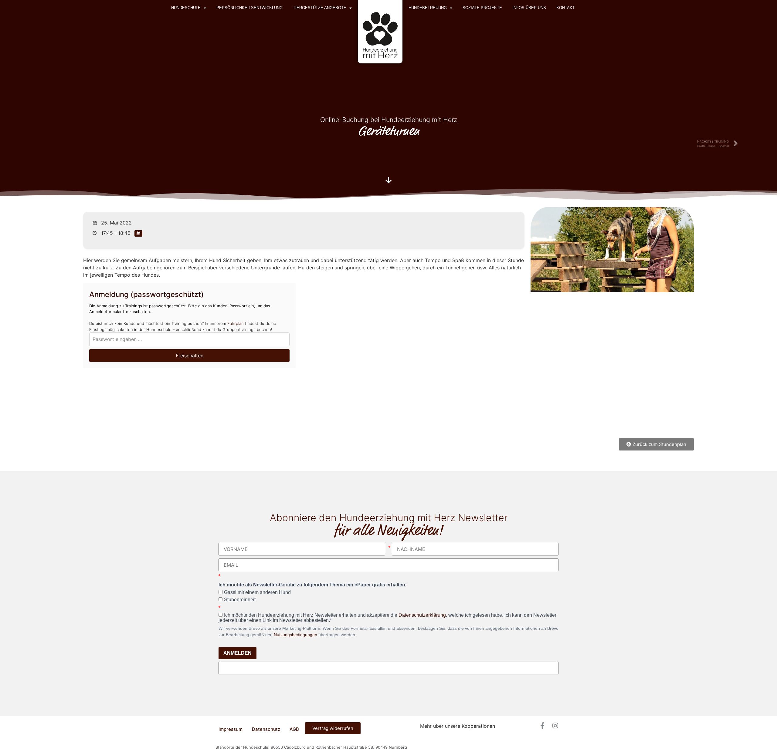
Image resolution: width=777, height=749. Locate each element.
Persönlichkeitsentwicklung (249, 7)
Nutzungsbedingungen (295, 634)
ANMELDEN (237, 653)
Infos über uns (529, 7)
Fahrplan (235, 323)
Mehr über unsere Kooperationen (457, 726)
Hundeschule (186, 7)
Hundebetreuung (428, 7)
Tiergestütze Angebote (319, 7)
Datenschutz (266, 729)
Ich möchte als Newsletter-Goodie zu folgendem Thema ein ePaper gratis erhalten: (313, 584)
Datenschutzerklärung (422, 615)
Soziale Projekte (482, 7)
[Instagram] (555, 725)
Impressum (231, 729)
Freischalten (189, 356)
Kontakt (565, 7)
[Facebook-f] (542, 725)
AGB (294, 729)
